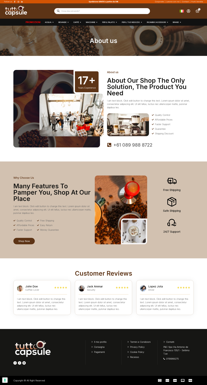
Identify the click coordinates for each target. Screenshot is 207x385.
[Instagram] (19, 363)
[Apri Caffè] (80, 22)
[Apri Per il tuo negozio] (141, 22)
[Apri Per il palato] (116, 22)
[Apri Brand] (180, 22)
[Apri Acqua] (53, 22)
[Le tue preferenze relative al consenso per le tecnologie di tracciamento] (5, 380)
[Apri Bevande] (68, 22)
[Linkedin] (24, 363)
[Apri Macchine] (97, 22)
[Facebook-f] (15, 363)
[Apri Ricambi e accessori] (167, 22)
